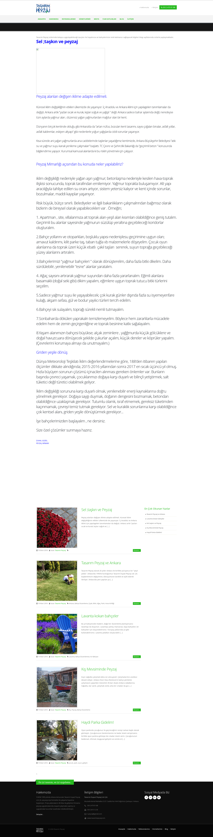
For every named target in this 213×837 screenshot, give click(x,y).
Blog (122, 19)
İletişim (155, 7)
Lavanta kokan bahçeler (100, 615)
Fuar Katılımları (109, 19)
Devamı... (137, 550)
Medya (96, 19)
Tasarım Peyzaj (60, 550)
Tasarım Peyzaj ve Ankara (101, 562)
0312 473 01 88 (168, 7)
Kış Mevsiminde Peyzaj (99, 669)
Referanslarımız (69, 19)
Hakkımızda (144, 7)
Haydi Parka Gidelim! (97, 722)
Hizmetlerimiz (84, 19)
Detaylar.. (39, 814)
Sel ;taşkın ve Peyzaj (96, 509)
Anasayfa (42, 19)
